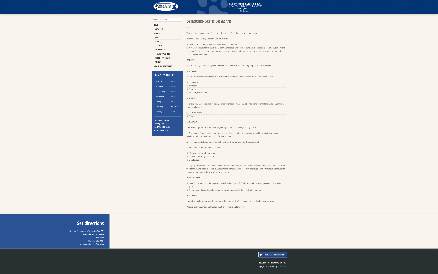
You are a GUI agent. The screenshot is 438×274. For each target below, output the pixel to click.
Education (158, 45)
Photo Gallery (160, 49)
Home (156, 25)
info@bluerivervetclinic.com (92, 244)
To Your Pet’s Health (162, 58)
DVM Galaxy (282, 267)
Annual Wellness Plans (163, 66)
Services (157, 37)
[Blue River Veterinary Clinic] (165, 6)
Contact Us (158, 29)
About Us (157, 33)
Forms (156, 41)
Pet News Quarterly (162, 54)
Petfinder (158, 62)
